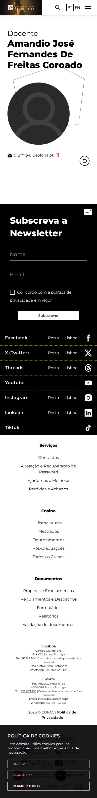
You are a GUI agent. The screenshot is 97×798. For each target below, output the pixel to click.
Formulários (48, 607)
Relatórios (48, 616)
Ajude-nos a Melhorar (49, 480)
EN (77, 7)
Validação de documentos (48, 624)
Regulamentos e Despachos (48, 599)
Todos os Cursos (48, 556)
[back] (85, 161)
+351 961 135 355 (56, 703)
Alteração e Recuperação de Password (48, 469)
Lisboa (71, 338)
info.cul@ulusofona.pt (53, 666)
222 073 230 (28, 691)
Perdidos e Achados (48, 489)
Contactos (48, 457)
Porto (53, 338)
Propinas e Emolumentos (48, 590)
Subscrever (48, 315)
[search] (58, 7)
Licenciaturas (49, 523)
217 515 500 (28, 658)
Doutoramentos (48, 539)
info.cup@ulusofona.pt (53, 699)
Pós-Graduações (49, 548)
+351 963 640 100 (56, 670)
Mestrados (48, 531)
